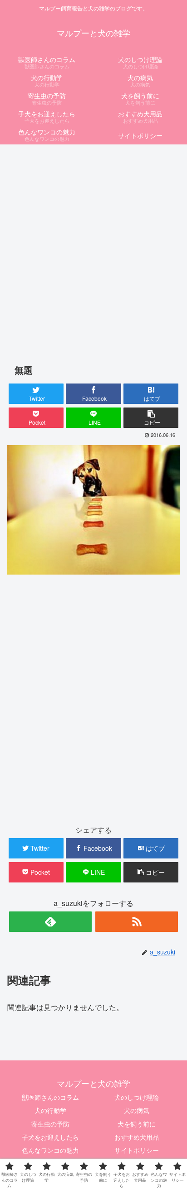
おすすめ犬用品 (136, 1136)
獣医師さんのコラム (50, 1097)
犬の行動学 (50, 1110)
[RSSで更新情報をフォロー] (136, 921)
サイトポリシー (136, 1150)
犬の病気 (136, 1110)
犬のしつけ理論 (136, 1097)
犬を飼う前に (137, 1123)
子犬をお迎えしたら (50, 1136)
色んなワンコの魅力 (50, 1150)
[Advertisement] (93, 245)
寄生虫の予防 (50, 1123)
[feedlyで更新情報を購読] (50, 921)
